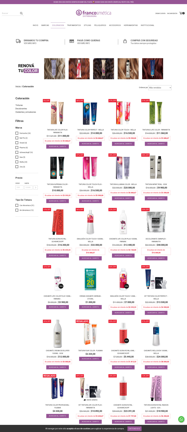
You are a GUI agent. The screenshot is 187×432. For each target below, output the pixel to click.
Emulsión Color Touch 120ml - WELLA (123, 297)
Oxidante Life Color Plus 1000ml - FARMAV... (123, 240)
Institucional (147, 25)
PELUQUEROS (100, 25)
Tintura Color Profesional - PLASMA (57, 406)
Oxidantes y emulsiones (25, 112)
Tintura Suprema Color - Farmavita (57, 185)
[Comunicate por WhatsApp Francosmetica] (181, 419)
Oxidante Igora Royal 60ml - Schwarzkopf (123, 352)
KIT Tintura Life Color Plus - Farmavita (90, 406)
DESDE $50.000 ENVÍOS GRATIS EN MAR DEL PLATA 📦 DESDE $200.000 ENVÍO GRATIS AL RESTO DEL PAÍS (94, 2)
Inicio (35, 25)
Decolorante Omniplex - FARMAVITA (156, 240)
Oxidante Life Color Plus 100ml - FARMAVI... (57, 297)
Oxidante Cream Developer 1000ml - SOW (57, 352)
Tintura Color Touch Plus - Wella (90, 185)
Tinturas (19, 105)
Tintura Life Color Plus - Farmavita (57, 131)
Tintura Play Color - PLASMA (90, 351)
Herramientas (131, 25)
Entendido (134, 429)
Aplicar (36, 187)
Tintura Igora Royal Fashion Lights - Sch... (156, 406)
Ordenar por (143, 87)
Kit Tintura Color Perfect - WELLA (156, 297)
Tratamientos (74, 25)
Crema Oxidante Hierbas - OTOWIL (90, 297)
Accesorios (115, 25)
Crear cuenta (160, 13)
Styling (87, 25)
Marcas (45, 25)
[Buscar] (21, 13)
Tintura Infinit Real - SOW (156, 184)
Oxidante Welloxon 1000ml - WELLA (156, 352)
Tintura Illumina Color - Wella (123, 184)
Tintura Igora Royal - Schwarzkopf (57, 240)
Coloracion (58, 25)
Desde (17, 183)
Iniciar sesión (172, 13)
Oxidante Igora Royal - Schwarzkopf (123, 406)
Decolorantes (21, 109)
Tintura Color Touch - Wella (123, 130)
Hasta (27, 183)
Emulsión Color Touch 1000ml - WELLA (90, 240)
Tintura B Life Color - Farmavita (156, 130)
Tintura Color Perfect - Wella (90, 130)
